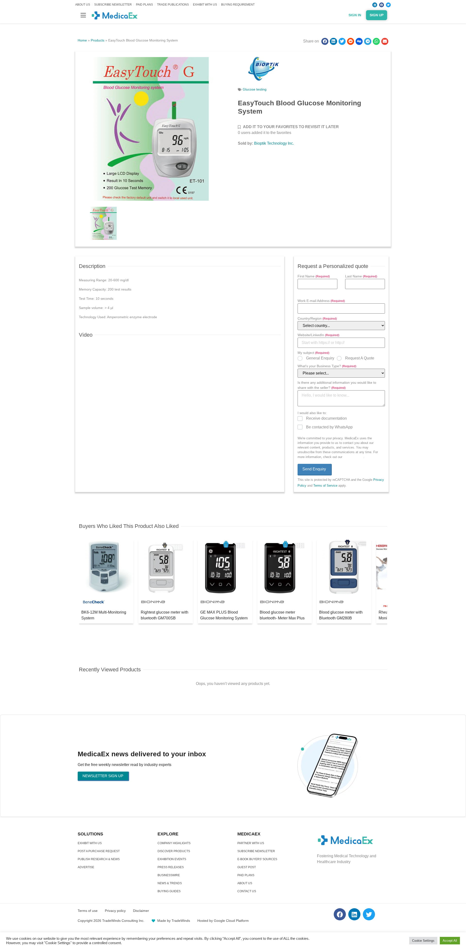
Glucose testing (254, 89)
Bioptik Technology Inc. (274, 143)
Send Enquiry (314, 469)
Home (82, 40)
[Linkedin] (374, 4)
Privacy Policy (353, 457)
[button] (83, 15)
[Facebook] (381, 4)
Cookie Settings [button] (423, 940)
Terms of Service (325, 485)
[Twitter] (388, 4)
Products (97, 40)
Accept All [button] (450, 940)
